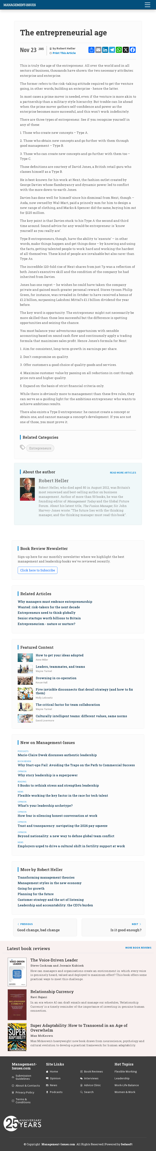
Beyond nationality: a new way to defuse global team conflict (66, 836)
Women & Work (125, 1092)
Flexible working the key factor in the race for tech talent (63, 795)
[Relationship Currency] (19, 1004)
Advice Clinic (92, 1085)
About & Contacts (28, 1085)
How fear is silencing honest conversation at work (57, 816)
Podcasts (56, 1092)
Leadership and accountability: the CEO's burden (55, 905)
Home (54, 1071)
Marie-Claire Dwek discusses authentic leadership (57, 755)
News (53, 1085)
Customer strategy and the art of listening (51, 900)
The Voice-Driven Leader (54, 959)
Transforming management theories (46, 877)
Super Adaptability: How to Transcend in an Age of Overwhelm (78, 1028)
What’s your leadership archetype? (45, 806)
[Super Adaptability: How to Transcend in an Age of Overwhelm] (19, 1037)
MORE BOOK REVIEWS (138, 948)
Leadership (122, 1078)
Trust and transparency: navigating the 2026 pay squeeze (62, 826)
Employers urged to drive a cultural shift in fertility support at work (71, 846)
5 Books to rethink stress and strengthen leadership (58, 785)
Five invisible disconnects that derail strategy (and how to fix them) (84, 691)
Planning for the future (36, 894)
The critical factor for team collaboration (68, 705)
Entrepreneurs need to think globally (47, 613)
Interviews (91, 1078)
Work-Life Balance (127, 1085)
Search (89, 1092)
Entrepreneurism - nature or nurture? (46, 624)
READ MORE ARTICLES (123, 473)
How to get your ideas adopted (60, 655)
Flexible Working (126, 1071)
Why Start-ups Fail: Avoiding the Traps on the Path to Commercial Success (76, 765)
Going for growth (31, 888)
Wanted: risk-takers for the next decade (49, 607)
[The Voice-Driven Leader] (19, 972)
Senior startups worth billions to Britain (49, 618)
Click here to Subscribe (37, 570)
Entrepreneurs (40, 448)
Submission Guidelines (23, 1077)
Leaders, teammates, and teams (60, 667)
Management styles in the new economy (50, 883)
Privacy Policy (25, 1092)
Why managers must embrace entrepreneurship (55, 602)
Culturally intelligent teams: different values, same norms (81, 716)
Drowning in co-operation (56, 678)
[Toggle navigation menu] (147, 5)
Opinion (55, 1078)
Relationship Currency (52, 991)
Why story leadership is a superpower (48, 775)
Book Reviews (93, 1071)
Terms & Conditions (23, 1101)
